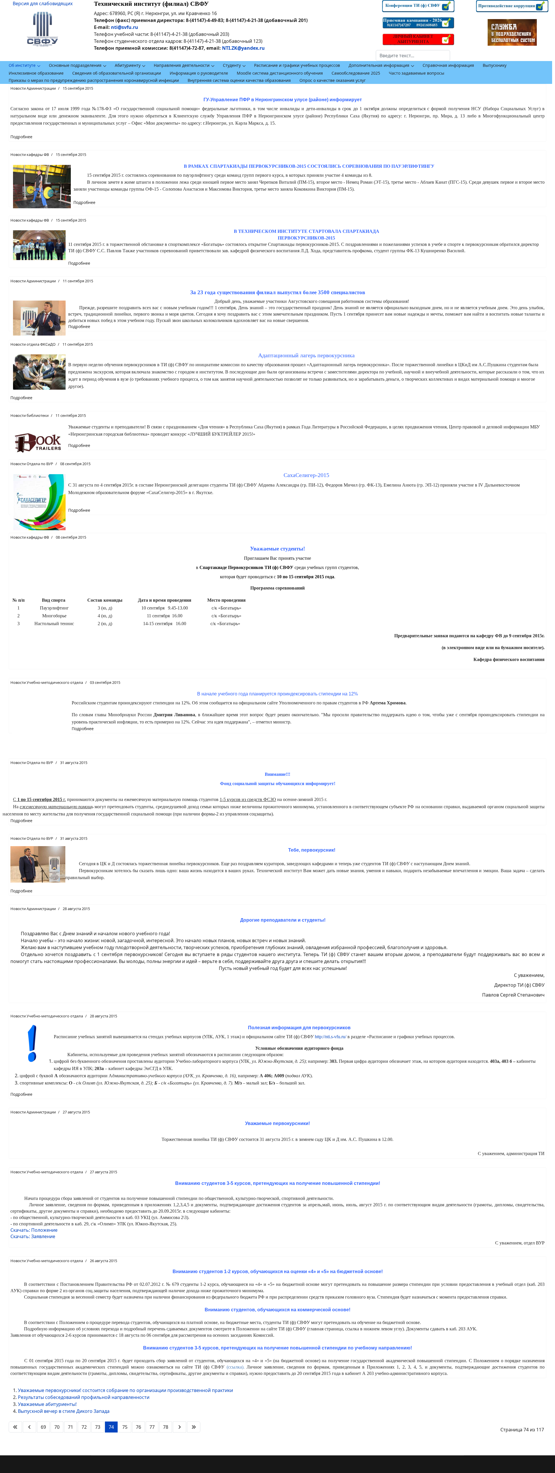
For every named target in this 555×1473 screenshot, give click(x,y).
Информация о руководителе (199, 73)
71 (70, 1427)
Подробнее (21, 136)
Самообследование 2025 (356, 73)
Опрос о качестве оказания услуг (332, 80)
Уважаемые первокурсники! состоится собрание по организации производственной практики (125, 1390)
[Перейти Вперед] (179, 1427)
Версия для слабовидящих (43, 3)
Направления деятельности (182, 65)
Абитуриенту (127, 65)
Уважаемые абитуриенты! (47, 1404)
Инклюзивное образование (36, 73)
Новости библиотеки (29, 415)
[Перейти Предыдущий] (29, 1427)
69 (43, 1427)
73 (97, 1427)
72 (84, 1427)
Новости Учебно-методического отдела (46, 682)
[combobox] (413, 55)
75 (124, 1427)
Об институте (22, 65)
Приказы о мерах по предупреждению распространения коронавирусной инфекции (94, 80)
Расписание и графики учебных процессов (297, 65)
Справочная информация (448, 65)
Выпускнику (494, 65)
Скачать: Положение (34, 1230)
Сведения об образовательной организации (116, 73)
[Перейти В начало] (15, 1427)
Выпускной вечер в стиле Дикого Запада (64, 1411)
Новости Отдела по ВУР (31, 463)
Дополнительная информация (379, 65)
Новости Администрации (33, 88)
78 (165, 1427)
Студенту (232, 65)
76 (138, 1427)
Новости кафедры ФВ (29, 154)
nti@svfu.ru (124, 27)
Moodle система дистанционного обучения (280, 73)
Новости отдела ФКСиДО (33, 344)
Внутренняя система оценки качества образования (239, 80)
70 (57, 1427)
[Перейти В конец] (193, 1427)
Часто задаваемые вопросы (416, 73)
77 (152, 1427)
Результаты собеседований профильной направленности (83, 1397)
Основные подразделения (75, 65)
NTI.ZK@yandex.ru (243, 48)
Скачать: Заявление (32, 1236)
